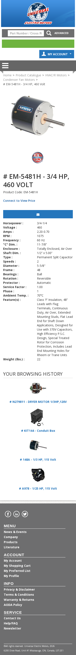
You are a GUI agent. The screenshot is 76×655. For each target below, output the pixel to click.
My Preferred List (17, 571)
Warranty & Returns (19, 600)
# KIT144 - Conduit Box (38, 431)
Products (11, 542)
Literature (11, 547)
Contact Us (12, 618)
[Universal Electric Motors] (38, 13)
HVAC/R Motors (56, 75)
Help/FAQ (11, 623)
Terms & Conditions (19, 594)
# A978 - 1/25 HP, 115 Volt (38, 488)
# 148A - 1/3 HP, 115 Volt (38, 460)
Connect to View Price (19, 201)
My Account (58, 54)
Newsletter (12, 628)
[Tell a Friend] (38, 214)
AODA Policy (13, 605)
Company (11, 537)
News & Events (15, 532)
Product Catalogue (28, 75)
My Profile (11, 576)
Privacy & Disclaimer (19, 589)
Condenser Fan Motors (19, 80)
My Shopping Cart (17, 566)
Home (7, 75)
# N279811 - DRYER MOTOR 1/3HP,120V (38, 402)
